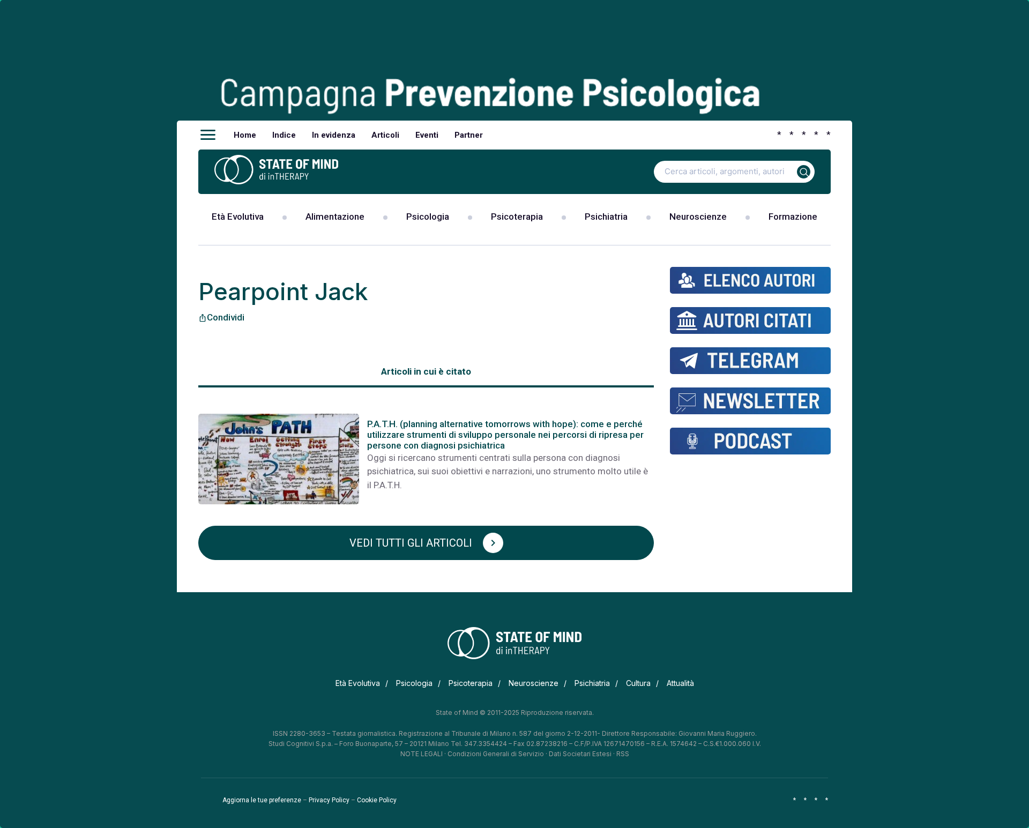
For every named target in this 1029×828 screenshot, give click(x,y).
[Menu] (208, 135)
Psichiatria (606, 216)
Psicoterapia (517, 216)
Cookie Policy (377, 800)
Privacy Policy (329, 800)
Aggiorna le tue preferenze (261, 800)
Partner (468, 135)
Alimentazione (334, 216)
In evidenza (333, 135)
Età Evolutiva (238, 216)
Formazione (793, 216)
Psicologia (427, 216)
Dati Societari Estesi (580, 754)
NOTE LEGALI (421, 754)
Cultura (638, 683)
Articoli (385, 135)
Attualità (680, 683)
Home (245, 135)
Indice (284, 135)
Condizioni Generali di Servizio (496, 754)
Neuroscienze (698, 216)
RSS (622, 754)
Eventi (426, 135)
